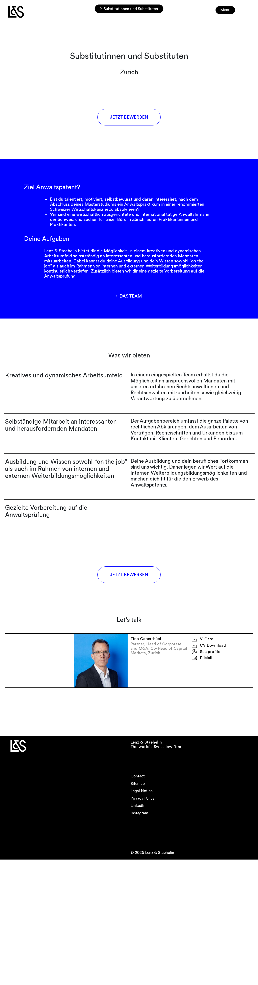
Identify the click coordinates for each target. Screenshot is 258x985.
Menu (225, 10)
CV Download (213, 645)
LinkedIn (138, 805)
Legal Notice (142, 791)
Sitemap (138, 783)
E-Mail (206, 658)
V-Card (206, 639)
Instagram (139, 813)
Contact (138, 776)
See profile (210, 651)
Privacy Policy (143, 798)
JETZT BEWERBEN (129, 117)
